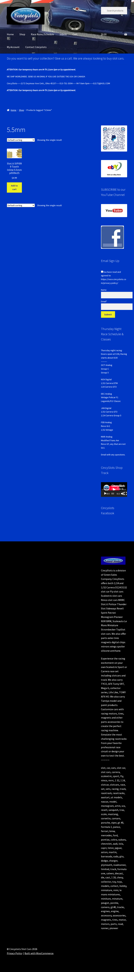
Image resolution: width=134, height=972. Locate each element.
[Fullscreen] (125, 493)
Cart (75, 34)
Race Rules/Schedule (42, 34)
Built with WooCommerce (39, 953)
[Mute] (122, 493)
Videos (63, 34)
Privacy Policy (14, 953)
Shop (22, 34)
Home (10, 34)
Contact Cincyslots (36, 47)
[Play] (105, 493)
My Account (13, 47)
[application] (114, 489)
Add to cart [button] (14, 187)
